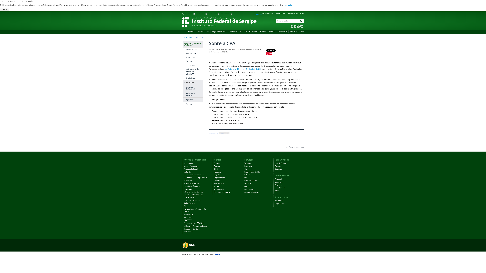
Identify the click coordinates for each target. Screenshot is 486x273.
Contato (189, 104)
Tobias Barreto (219, 189)
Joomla (217, 254)
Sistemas (262, 32)
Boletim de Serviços (297, 32)
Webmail (191, 32)
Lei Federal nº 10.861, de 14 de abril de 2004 (243, 69)
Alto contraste (293, 14)
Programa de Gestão (219, 32)
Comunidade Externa (190, 94)
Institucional (188, 163)
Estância (217, 166)
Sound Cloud (280, 188)
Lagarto (217, 175)
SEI (241, 32)
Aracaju (217, 163)
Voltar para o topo (296, 147)
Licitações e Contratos (192, 186)
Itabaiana (217, 172)
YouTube (278, 185)
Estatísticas (190, 78)
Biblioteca (200, 32)
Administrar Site (267, 14)
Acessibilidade (280, 201)
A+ (257, 14)
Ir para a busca (214, 14)
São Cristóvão (219, 184)
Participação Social (191, 169)
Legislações (190, 65)
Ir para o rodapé (226, 14)
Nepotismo (188, 217)
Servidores (188, 189)
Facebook (278, 179)
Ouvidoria (272, 32)
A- (261, 14)
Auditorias (187, 172)
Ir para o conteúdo (188, 14)
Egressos (189, 100)
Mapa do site (280, 204)
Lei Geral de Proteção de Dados (195, 226)
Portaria (189, 61)
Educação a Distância (222, 192)
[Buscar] (301, 21)
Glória (216, 169)
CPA (207, 32)
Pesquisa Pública (251, 32)
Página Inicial (191, 49)
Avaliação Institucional (190, 88)
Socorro (217, 186)
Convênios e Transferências (194, 175)
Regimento (190, 57)
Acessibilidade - (280, 14)
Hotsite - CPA (224, 133)
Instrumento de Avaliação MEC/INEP (192, 71)
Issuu (277, 191)
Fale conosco (282, 32)
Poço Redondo (219, 178)
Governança (188, 214)
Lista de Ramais (280, 163)
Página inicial (188, 38)
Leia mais (288, 5)
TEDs (185, 206)
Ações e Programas (191, 166)
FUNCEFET (187, 220)
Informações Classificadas (193, 192)
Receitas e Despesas (191, 183)
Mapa (302, 14)
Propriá (217, 181)
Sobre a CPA (191, 53)
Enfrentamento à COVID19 (194, 223)
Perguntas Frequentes (192, 200)
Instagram (278, 182)
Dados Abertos (189, 203)
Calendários (233, 32)
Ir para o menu (202, 14)
